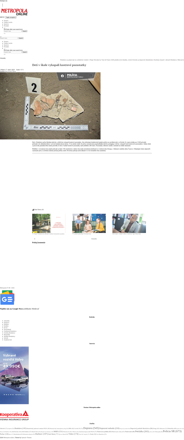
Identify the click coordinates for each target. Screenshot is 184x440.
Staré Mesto (53, 434)
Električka (172, 428)
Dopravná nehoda (109, 428)
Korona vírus (19, 431)
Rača (11, 434)
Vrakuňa (86, 434)
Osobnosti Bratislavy (10, 331)
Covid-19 (78, 428)
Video (73, 434)
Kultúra (6, 326)
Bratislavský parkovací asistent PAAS (38, 428)
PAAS (94, 431)
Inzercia (6, 24)
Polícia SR (172, 431)
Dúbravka (163, 428)
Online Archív (8, 22)
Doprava (6, 322)
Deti (6, 71)
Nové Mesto (74, 431)
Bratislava (20, 428)
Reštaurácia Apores (29, 434)
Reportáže (7, 334)
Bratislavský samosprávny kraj (59, 428)
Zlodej (93, 434)
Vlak (81, 434)
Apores (11, 428)
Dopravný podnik (125, 428)
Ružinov (41, 434)
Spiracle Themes (26, 437)
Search (21, 38)
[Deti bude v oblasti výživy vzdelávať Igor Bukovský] (131, 223)
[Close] (4, 33)
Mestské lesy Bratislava (47, 431)
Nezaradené (7, 329)
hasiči (179, 428)
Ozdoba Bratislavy (9, 333)
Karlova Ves (9, 431)
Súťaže (6, 338)
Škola (14, 71)
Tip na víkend (63, 434)
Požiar (4, 434)
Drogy (156, 428)
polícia (151, 431)
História (6, 324)
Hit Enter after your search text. (13, 29)
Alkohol (4, 428)
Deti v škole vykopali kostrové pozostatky (59, 65)
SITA (22, 69)
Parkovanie (130, 432)
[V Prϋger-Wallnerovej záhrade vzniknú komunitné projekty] (51, 223)
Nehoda (66, 431)
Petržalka (142, 431)
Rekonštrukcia (18, 434)
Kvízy (6, 328)
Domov (6, 20)
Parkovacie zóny (118, 431)
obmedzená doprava (84, 431)
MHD (58, 431)
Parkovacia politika (104, 431)
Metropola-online (8, 437)
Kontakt (6, 26)
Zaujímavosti (8, 340)
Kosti (10, 71)
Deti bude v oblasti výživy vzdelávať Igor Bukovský (126, 234)
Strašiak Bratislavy (9, 336)
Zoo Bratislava (101, 434)
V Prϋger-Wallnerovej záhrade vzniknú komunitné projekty (48, 234)
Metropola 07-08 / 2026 (7, 288)
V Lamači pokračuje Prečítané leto (81, 234)
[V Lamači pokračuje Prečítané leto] (91, 223)
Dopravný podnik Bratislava (141, 428)
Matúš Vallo (36, 431)
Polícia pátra (159, 431)
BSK (71, 428)
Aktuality (94, 239)
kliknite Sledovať (32, 309)
